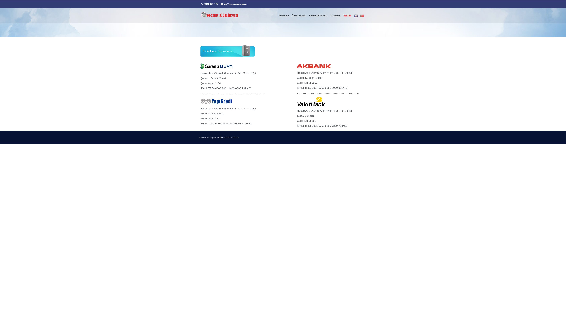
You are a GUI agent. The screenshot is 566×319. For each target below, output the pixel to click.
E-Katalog (335, 15)
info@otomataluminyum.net (235, 4)
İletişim (347, 15)
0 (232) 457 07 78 (211, 4)
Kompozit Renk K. (318, 15)
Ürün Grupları (299, 15)
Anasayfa (284, 15)
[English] (356, 15)
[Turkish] (362, 15)
